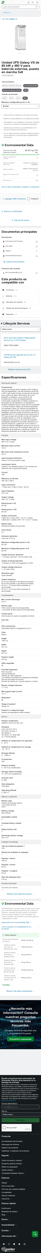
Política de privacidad (9, 1100)
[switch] (4, 1249)
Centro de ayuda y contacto (12, 1160)
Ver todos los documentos (13, 262)
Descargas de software (10, 1144)
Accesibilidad (6, 1192)
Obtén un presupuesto (10, 1167)
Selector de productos (10, 1148)
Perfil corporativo (8, 1186)
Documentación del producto (12, 1141)
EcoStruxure (6, 1208)
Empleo (4, 1183)
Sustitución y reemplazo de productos (15, 1151)
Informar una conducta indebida (13, 1189)
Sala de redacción (8, 1196)
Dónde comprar (7, 1170)
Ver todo (9, 19)
